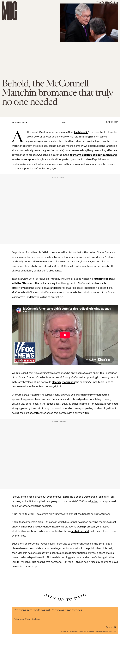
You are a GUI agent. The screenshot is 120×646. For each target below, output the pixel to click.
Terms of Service (99, 631)
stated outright (80, 531)
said (26, 292)
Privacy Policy (112, 631)
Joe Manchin (81, 132)
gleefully (56, 382)
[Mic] (9, 10)
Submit (111, 627)
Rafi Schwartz (22, 122)
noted (94, 501)
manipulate (68, 382)
